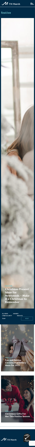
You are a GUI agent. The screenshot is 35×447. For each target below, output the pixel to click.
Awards (15, 313)
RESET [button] (27, 318)
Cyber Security (7, 315)
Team (3, 318)
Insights (20, 315)
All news (5, 313)
